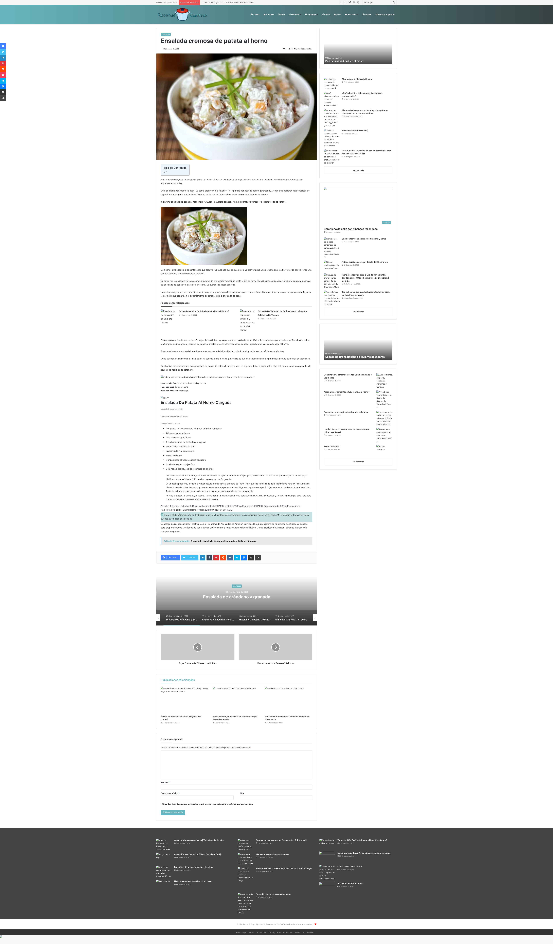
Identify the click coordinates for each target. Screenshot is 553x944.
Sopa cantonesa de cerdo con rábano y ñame (364, 238)
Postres (367, 14)
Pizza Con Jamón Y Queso (350, 883)
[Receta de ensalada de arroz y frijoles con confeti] (184, 700)
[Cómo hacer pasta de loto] (327, 872)
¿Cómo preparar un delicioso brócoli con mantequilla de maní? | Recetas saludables (238, 2)
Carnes (256, 14)
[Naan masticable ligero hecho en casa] (164, 885)
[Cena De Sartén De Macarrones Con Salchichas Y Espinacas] (384, 380)
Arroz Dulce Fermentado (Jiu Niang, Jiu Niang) (346, 392)
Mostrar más (358, 170)
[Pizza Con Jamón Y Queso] (327, 887)
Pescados (351, 14)
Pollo (282, 14)
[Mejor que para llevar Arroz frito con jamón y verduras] (327, 857)
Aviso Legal (241, 932)
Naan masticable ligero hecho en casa (348, 61)
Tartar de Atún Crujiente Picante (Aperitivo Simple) (362, 840)
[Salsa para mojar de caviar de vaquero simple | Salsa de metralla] (236, 700)
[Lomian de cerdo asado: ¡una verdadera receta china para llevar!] (384, 435)
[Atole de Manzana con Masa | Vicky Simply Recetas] (164, 845)
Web (242, 793)
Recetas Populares (386, 14)
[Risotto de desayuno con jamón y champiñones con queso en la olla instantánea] (332, 118)
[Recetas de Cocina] (182, 14)
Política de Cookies (257, 932)
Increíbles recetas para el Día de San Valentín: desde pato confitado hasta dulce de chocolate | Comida (365, 278)
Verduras (295, 14)
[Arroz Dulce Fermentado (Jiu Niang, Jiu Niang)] (384, 399)
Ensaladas (166, 34)
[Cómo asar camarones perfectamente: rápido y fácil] (246, 845)
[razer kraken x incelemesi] (276, 936)
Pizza (338, 14)
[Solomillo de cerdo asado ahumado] (246, 903)
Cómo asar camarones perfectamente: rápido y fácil (281, 840)
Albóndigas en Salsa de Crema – (357, 79)
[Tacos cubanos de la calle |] (332, 138)
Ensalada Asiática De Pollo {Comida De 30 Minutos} (204, 311)
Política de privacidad (304, 932)
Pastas (327, 14)
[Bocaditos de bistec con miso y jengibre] (164, 872)
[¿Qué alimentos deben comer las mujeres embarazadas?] (332, 99)
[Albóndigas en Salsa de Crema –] (332, 84)
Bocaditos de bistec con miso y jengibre (193, 867)
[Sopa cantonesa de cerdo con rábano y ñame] (332, 248)
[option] (244, 596)
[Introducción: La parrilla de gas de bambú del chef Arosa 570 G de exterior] (332, 156)
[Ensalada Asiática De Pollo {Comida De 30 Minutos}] (169, 316)
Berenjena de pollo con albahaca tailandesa (351, 228)
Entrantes (311, 14)
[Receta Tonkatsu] (384, 450)
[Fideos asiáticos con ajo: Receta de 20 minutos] (332, 266)
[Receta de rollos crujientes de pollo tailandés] (384, 418)
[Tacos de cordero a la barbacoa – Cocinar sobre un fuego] (246, 879)
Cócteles (270, 14)
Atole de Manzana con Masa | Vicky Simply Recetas (199, 840)
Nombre (165, 782)
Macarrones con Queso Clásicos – (272, 854)
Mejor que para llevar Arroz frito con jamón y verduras (364, 853)
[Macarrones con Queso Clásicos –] (246, 859)
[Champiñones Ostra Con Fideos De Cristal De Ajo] (164, 858)
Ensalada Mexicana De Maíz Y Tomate (244, 596)
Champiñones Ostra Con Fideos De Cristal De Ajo (198, 854)
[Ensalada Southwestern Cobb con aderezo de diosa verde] (288, 700)
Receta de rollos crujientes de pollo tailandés (346, 412)
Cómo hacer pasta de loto (349, 866)
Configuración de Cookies (280, 932)
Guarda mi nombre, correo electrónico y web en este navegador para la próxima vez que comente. (208, 804)
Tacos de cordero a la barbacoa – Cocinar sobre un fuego (284, 868)
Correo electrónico (170, 793)
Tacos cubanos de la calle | (355, 130)
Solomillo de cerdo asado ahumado (273, 894)
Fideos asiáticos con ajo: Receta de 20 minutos (365, 262)
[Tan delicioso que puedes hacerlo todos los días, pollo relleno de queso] (332, 298)
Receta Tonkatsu (332, 446)
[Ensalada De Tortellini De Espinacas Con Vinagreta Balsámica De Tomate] (248, 320)
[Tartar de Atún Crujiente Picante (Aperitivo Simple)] (327, 844)
